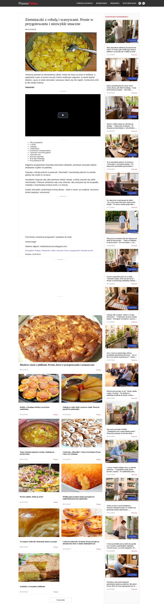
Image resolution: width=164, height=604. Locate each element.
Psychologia (129, 3)
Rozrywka (101, 3)
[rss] (139, 3)
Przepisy (114, 3)
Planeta (28, 3)
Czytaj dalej (60, 600)
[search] (143, 3)
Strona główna (85, 3)
